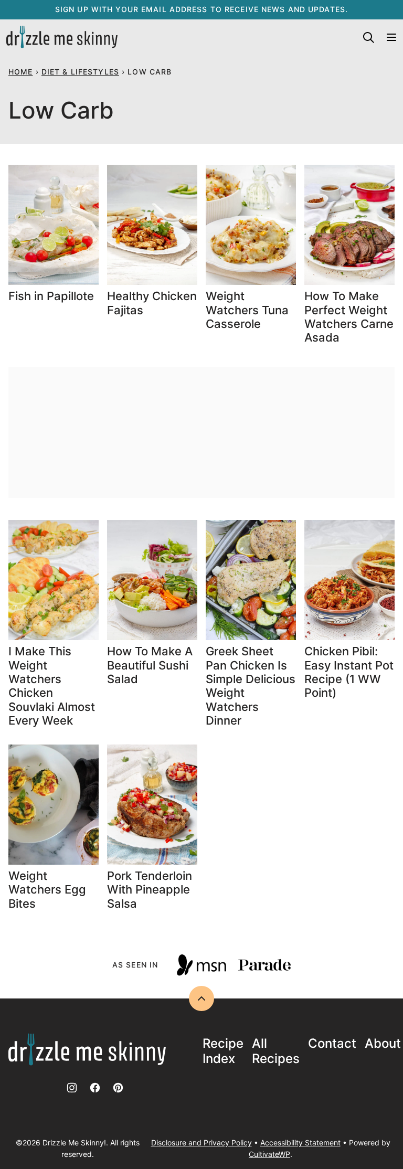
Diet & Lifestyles (80, 71)
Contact (332, 1043)
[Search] (368, 37)
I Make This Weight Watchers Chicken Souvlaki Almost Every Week (51, 685)
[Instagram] (71, 1087)
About (383, 1043)
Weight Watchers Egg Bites (47, 889)
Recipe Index (223, 1051)
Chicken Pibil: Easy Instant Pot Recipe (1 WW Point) (349, 671)
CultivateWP (269, 1154)
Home (20, 71)
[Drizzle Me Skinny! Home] (62, 37)
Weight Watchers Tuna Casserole (247, 310)
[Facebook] (95, 1087)
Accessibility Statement (300, 1142)
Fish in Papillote (52, 296)
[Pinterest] (118, 1087)
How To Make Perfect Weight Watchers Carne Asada (349, 316)
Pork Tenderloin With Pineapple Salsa (149, 889)
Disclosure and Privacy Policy (201, 1142)
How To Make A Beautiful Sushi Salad (150, 665)
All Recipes (276, 1051)
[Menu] (391, 37)
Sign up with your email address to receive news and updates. (201, 9)
